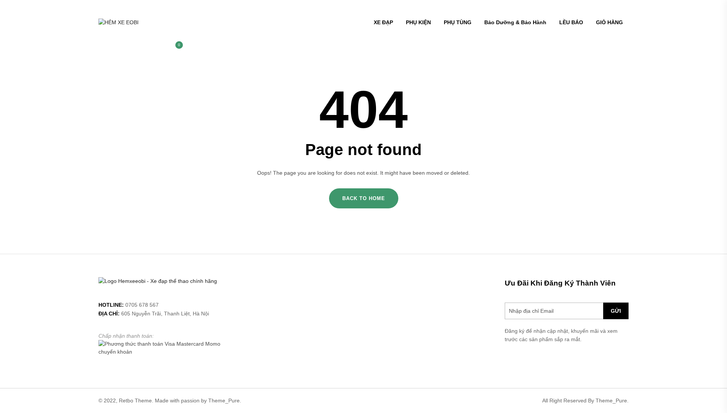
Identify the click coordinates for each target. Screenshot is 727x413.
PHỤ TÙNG (457, 22)
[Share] (702, 8)
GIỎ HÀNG (609, 22)
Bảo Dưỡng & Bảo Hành (515, 22)
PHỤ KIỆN (418, 22)
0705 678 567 (142, 305)
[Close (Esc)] (718, 8)
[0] (175, 49)
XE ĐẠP (383, 22)
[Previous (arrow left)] (13, 206)
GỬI (616, 311)
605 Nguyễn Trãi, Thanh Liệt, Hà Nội (165, 314)
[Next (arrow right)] (713, 206)
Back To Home (363, 198)
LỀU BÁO (571, 22)
